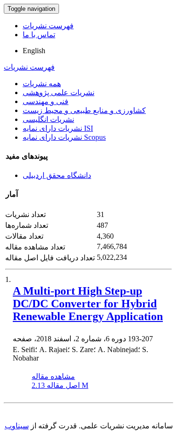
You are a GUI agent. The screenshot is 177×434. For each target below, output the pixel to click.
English (34, 51)
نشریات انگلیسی (48, 119)
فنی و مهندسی (45, 101)
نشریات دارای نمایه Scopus (64, 137)
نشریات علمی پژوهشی (58, 92)
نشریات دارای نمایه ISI (58, 128)
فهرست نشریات (48, 26)
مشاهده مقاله (53, 376)
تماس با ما (39, 35)
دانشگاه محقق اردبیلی (57, 175)
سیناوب (17, 426)
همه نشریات (42, 84)
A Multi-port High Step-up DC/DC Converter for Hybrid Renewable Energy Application (88, 303)
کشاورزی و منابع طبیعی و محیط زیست (84, 110)
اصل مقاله (60, 385)
